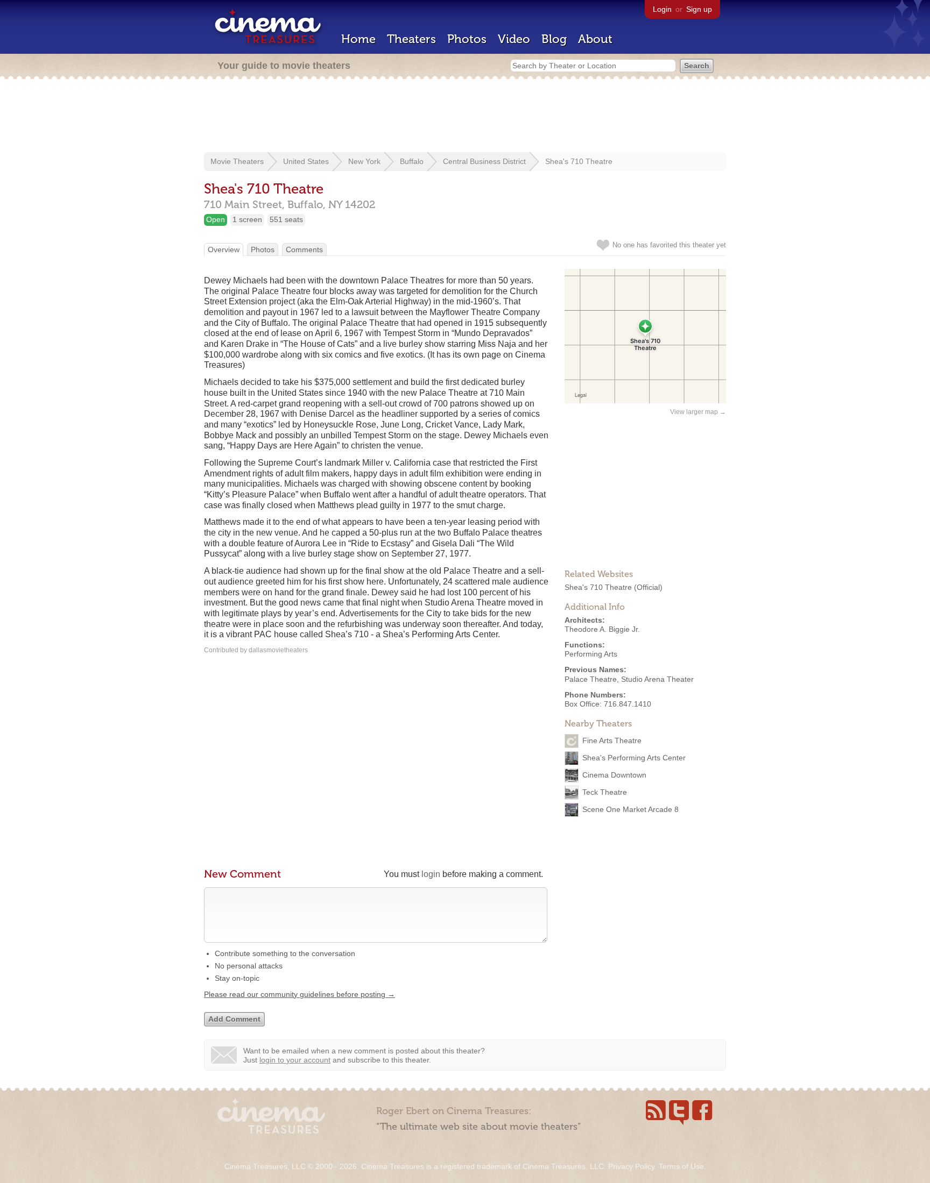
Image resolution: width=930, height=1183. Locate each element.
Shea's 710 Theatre (578, 161)
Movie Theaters (237, 161)
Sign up (699, 9)
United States (306, 161)
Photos (467, 39)
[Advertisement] (465, 116)
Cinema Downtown (614, 775)
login (430, 874)
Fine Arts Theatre (612, 740)
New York (364, 161)
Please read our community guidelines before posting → (299, 994)
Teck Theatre (604, 792)
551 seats (286, 219)
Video (514, 39)
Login (662, 9)
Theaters (411, 39)
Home (358, 39)
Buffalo (412, 161)
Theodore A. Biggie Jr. (602, 629)
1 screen (247, 219)
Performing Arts (591, 654)
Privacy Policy (631, 1166)
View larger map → (698, 412)
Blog (554, 39)
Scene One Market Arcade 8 (630, 809)
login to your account (294, 1060)
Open (215, 219)
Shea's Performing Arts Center (634, 757)
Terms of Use (681, 1166)
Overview (223, 249)
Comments (304, 249)
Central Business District (484, 161)
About (595, 39)
